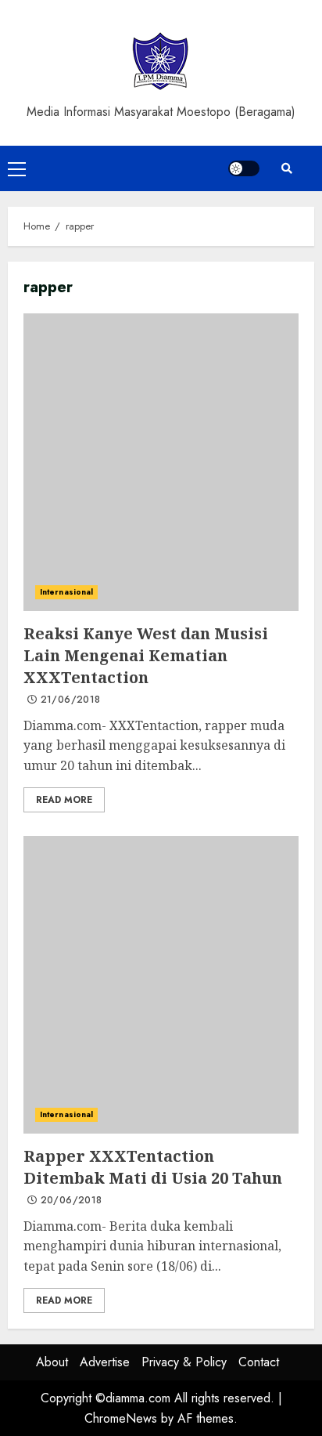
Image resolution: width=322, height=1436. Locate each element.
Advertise (105, 1362)
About (52, 1362)
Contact (258, 1362)
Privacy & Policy (184, 1362)
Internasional (66, 592)
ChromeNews (120, 1418)
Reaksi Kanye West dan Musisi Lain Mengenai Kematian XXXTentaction (161, 462)
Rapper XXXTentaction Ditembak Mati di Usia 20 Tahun (161, 985)
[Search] (286, 168)
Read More (64, 800)
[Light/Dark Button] (243, 168)
